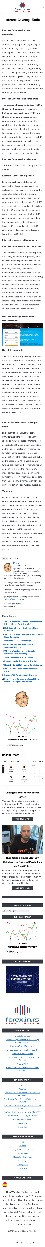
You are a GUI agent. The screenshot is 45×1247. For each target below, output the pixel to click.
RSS (22, 1142)
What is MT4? (22, 1064)
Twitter (22, 1146)
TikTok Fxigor (22, 1161)
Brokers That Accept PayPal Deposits (22, 1116)
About (5, 558)
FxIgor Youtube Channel (22, 1150)
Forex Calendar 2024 (22, 1036)
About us (22, 1089)
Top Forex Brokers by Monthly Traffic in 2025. (22, 1112)
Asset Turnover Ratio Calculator (18, 657)
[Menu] (3, 7)
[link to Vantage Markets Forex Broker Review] (22, 774)
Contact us (22, 1168)
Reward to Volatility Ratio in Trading (20, 661)
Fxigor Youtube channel (14, 599)
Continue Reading (23, 819)
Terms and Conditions (17, 1243)
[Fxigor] (7, 571)
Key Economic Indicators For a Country (22, 1050)
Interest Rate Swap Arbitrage (17, 641)
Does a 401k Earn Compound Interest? (21, 675)
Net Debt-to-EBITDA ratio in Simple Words (23, 665)
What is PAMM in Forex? (22, 1054)
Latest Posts (14, 558)
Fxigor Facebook (23, 1153)
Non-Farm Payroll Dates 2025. (22, 1046)
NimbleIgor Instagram (22, 1157)
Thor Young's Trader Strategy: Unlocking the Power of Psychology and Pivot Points (22, 862)
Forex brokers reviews (22, 1120)
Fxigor (16, 563)
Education (22, 1127)
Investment (22, 1123)
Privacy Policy (22, 1165)
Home (22, 1085)
